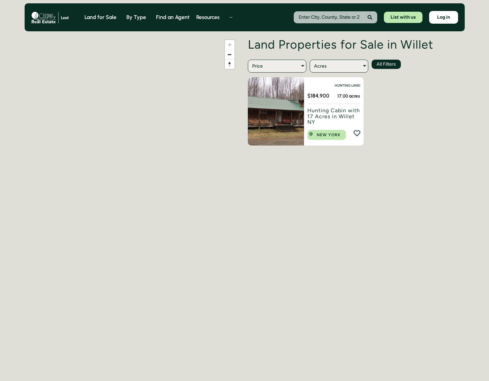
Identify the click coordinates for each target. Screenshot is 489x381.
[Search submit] (370, 17)
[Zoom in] (230, 45)
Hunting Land (347, 85)
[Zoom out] (230, 54)
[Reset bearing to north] (230, 64)
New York (329, 135)
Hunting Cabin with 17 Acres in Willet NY (333, 116)
